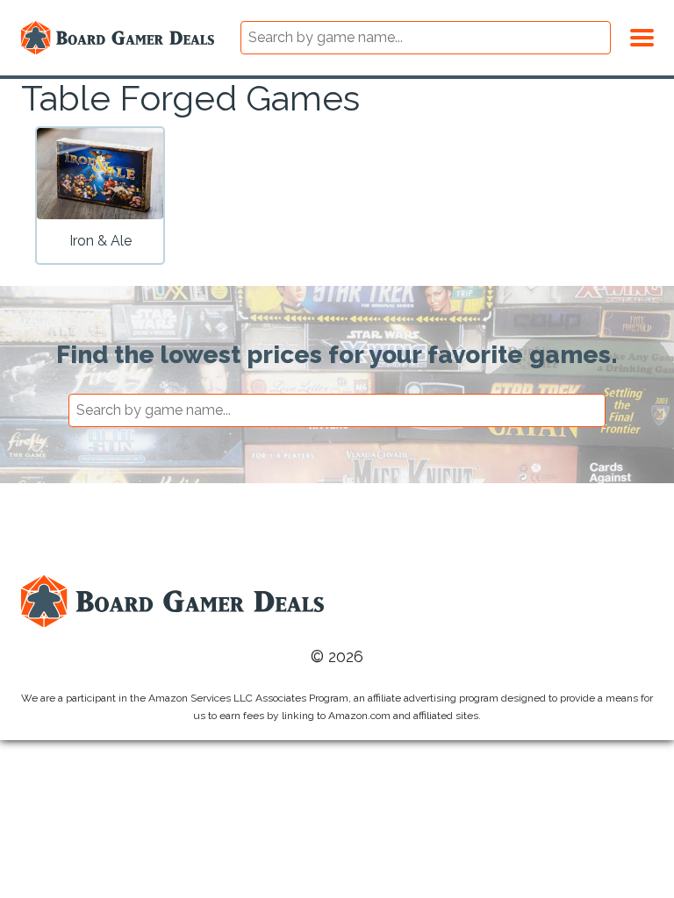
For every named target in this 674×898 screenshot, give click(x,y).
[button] (642, 35)
